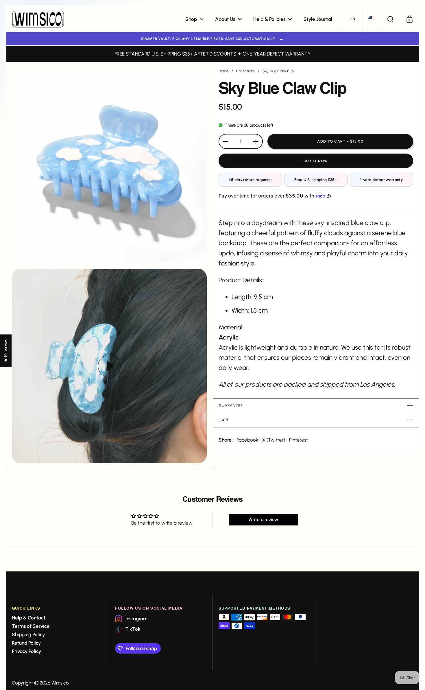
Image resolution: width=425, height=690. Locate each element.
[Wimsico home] (38, 19)
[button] (353, 19)
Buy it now (316, 161)
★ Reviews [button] (5, 350)
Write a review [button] (263, 519)
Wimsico (60, 683)
